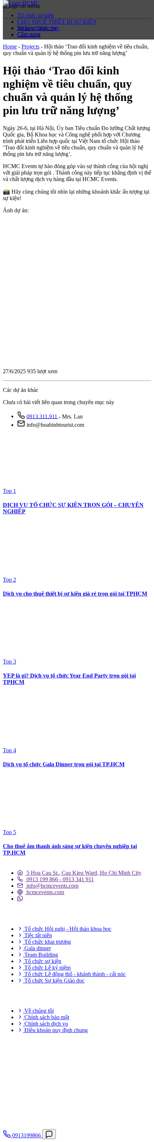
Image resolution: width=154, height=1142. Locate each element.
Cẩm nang (28, 35)
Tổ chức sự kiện (35, 15)
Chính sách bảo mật (46, 1017)
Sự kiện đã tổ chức (38, 28)
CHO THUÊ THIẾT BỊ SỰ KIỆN (57, 22)
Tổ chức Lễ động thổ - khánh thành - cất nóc (74, 974)
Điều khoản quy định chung (55, 1030)
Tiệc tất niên (37, 935)
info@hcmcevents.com (51, 886)
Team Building (40, 955)
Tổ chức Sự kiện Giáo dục (54, 980)
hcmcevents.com (44, 892)
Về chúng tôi (38, 1011)
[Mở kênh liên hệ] (49, 1134)
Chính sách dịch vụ (45, 1024)
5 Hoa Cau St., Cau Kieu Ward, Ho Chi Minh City (83, 873)
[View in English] (15, 49)
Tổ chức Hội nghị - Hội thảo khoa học (67, 929)
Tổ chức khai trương (47, 942)
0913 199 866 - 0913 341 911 (59, 879)
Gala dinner (37, 948)
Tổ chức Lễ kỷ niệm (47, 968)
